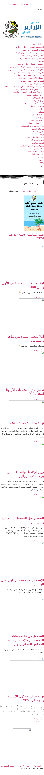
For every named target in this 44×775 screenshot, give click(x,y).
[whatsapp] (22, 755)
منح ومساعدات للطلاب (35, 151)
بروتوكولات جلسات (36, 115)
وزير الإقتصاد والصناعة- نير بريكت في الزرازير (26, 474)
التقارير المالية (38, 131)
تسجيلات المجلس (37, 120)
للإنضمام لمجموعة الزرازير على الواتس (22, 582)
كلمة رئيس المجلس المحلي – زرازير (30, 47)
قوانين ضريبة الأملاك (36, 140)
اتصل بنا (41, 157)
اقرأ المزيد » (39, 244)
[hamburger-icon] (42, 42)
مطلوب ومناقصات (36, 106)
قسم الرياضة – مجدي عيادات (32, 81)
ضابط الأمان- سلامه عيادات (33, 103)
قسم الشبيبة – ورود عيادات (33, 84)
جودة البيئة (40, 134)
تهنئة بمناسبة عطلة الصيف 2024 (26, 236)
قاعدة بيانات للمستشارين (34, 137)
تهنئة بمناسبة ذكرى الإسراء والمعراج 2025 (26, 698)
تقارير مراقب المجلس (35, 123)
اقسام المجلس (38, 44)
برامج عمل (40, 117)
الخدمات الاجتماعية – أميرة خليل (31, 78)
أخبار (42, 109)
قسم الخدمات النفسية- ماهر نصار (30, 75)
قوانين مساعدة (38, 143)
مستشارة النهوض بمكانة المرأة (32, 58)
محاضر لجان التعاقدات (35, 148)
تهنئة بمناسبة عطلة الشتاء (26, 423)
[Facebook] (22, 13)
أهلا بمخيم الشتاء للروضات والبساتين (26, 339)
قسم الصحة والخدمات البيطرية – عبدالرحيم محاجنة (23, 86)
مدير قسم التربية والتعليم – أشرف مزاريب (27, 72)
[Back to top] (42, 748)
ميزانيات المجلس (37, 129)
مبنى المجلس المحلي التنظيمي (32, 146)
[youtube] (22, 760)
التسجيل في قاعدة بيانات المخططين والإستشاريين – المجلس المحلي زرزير (26, 640)
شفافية (41, 112)
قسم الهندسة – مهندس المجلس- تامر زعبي (27, 67)
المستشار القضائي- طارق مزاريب (30, 64)
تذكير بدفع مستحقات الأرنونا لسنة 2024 (25, 392)
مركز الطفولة (38, 100)
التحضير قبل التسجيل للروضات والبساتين (23, 520)
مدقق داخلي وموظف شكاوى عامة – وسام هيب (25, 69)
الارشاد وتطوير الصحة (35, 95)
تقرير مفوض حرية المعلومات (32, 126)
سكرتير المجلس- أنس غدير (33, 50)
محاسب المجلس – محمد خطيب (31, 55)
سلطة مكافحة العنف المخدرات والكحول (28, 92)
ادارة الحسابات (38, 98)
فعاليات (41, 61)
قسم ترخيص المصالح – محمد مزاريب (29, 89)
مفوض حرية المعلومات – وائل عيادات (29, 52)
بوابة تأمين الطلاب (37, 154)
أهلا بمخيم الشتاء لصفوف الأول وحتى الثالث (23, 285)
